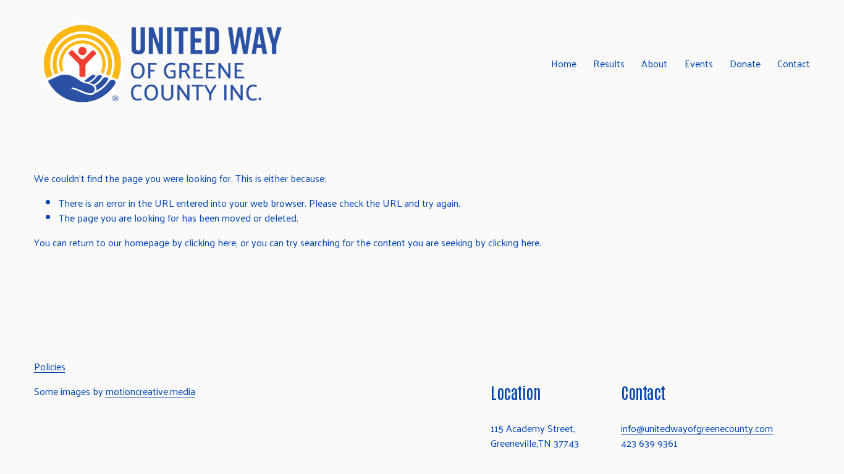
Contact (793, 64)
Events (699, 64)
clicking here (210, 242)
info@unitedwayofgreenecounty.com (697, 428)
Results (609, 64)
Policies (49, 366)
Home (563, 64)
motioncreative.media (150, 391)
